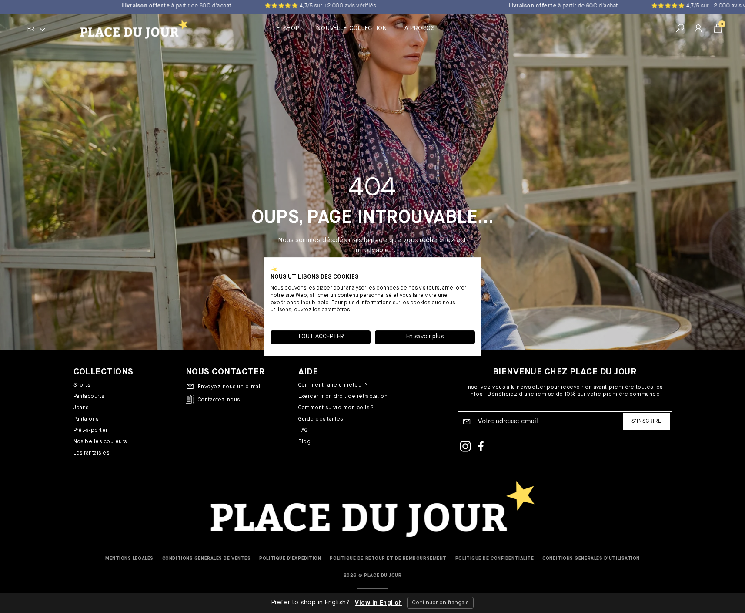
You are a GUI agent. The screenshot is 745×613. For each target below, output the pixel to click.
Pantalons (86, 419)
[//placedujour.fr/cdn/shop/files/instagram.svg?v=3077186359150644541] (465, 447)
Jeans (81, 408)
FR (30, 29)
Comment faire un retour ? (333, 385)
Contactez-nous (219, 400)
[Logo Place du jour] (132, 29)
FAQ (303, 430)
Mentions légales (129, 558)
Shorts (81, 385)
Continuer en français (440, 603)
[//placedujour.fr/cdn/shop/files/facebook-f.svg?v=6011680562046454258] (481, 448)
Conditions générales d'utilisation (591, 558)
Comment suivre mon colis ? (336, 408)
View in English (378, 603)
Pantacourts (88, 396)
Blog (304, 442)
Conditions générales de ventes (206, 558)
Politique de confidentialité (494, 558)
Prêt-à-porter (90, 430)
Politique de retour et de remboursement (388, 558)
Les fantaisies (91, 453)
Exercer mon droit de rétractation (343, 396)
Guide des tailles (320, 419)
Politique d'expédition (290, 558)
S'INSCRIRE (646, 421)
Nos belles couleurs (100, 442)
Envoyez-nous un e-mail (230, 387)
